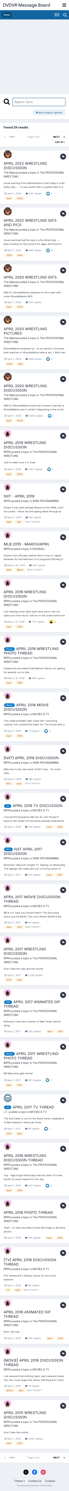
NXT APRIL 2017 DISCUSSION (23, 851)
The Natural (11, 172)
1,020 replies (35, 1438)
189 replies (34, 779)
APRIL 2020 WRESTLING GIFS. (31, 277)
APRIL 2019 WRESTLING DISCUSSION (25, 444)
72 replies (33, 730)
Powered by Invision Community (34, 1485)
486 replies (35, 250)
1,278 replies (35, 975)
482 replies (38, 678)
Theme (18, 1480)
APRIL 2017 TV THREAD (33, 1107)
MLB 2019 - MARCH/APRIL (27, 544)
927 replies (34, 1185)
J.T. (6, 1111)
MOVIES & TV (41, 714)
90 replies (33, 1285)
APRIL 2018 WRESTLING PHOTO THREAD (31, 650)
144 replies (34, 517)
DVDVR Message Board (26, 5)
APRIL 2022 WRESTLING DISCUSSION (25, 165)
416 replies (33, 1237)
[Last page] (64, 137)
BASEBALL (39, 548)
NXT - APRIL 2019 (19, 496)
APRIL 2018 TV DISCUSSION (38, 805)
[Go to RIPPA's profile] (8, 434)
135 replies (33, 874)
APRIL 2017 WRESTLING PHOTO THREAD (31, 1055)
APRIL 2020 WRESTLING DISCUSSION (25, 388)
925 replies (35, 193)
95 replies (33, 922)
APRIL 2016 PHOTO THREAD (28, 1212)
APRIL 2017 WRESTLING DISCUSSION (25, 951)
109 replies (33, 826)
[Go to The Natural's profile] (8, 154)
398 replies (35, 358)
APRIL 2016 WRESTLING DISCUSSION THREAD (25, 1157)
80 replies (33, 1128)
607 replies (34, 1080)
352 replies (35, 302)
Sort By (59, 142)
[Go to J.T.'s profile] (8, 1098)
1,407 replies (35, 469)
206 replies (34, 1338)
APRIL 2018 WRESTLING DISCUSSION (25, 594)
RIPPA (7, 451)
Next (56, 136)
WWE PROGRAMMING (46, 500)
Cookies (50, 1480)
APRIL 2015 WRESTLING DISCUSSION (25, 1414)
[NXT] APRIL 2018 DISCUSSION (31, 758)
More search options (50, 112)
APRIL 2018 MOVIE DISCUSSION (26, 707)
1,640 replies (35, 415)
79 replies (33, 1385)
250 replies (38, 565)
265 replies (34, 1031)
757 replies (38, 621)
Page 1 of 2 (34, 136)
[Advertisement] (34, 56)
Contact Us (35, 1480)
